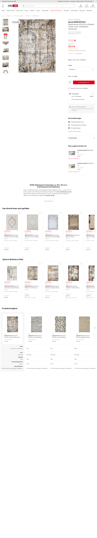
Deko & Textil (19, 10)
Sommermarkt (74, 10)
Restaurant (82, 10)
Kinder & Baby (45, 10)
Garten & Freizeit (11, 10)
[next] (5, 73)
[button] (5, 22)
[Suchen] (23, 6)
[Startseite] (3, 16)
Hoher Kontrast (88, 1)
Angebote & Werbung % (56, 10)
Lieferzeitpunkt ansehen (78, 99)
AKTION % (71, 40)
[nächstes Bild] (94, 230)
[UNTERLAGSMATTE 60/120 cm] (71, 153)
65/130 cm (72, 69)
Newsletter (89, 10)
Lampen (38, 10)
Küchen (26, 10)
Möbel (3, 10)
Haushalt (32, 10)
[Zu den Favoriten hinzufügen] (70, 82)
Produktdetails (72, 138)
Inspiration (66, 10)
